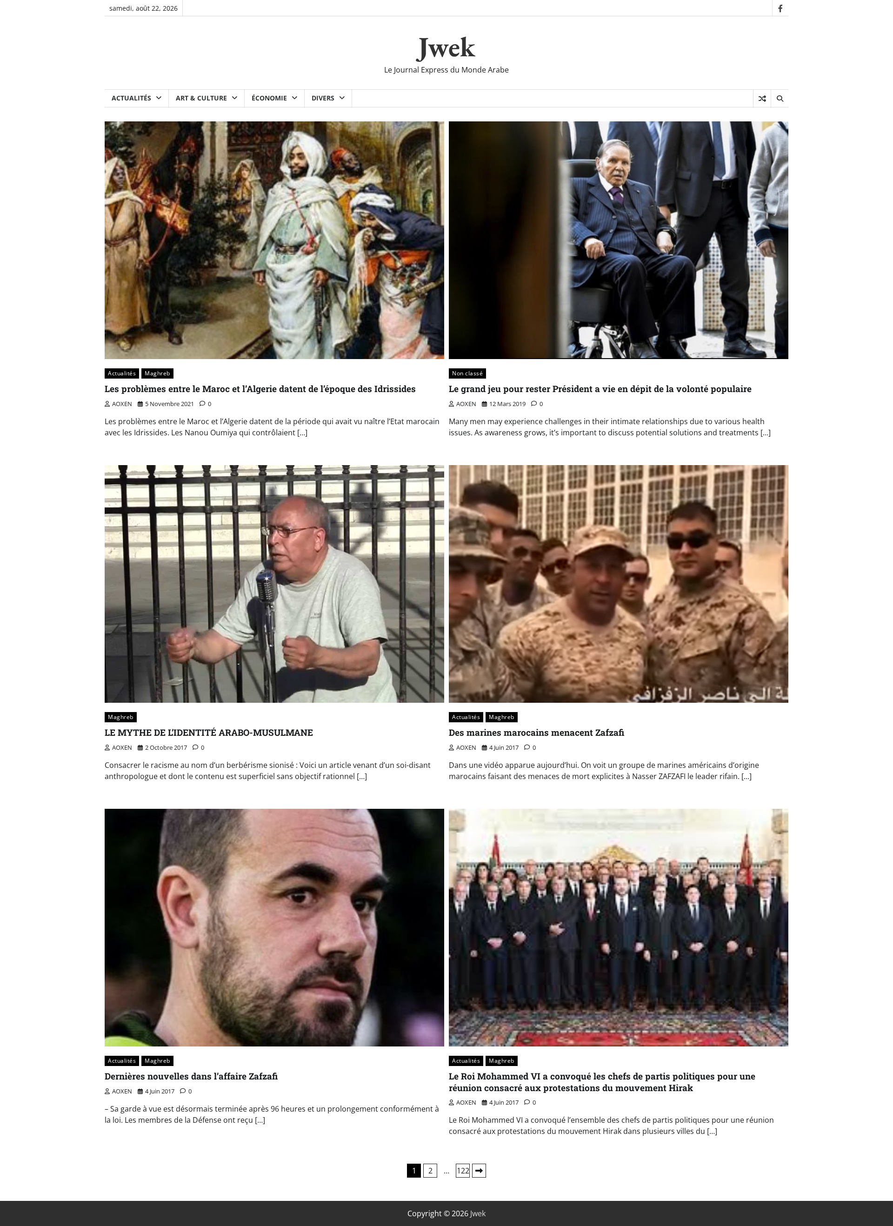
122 (463, 1171)
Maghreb (157, 373)
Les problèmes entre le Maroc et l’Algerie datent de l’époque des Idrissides (260, 388)
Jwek (446, 46)
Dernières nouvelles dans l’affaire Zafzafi (191, 1076)
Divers (323, 97)
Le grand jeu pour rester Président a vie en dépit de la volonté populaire (600, 388)
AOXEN (122, 404)
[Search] (779, 98)
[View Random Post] (762, 98)
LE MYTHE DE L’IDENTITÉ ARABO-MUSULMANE (209, 732)
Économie (269, 97)
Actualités (131, 97)
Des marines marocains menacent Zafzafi (536, 732)
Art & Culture (201, 97)
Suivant (479, 1171)
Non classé (467, 373)
